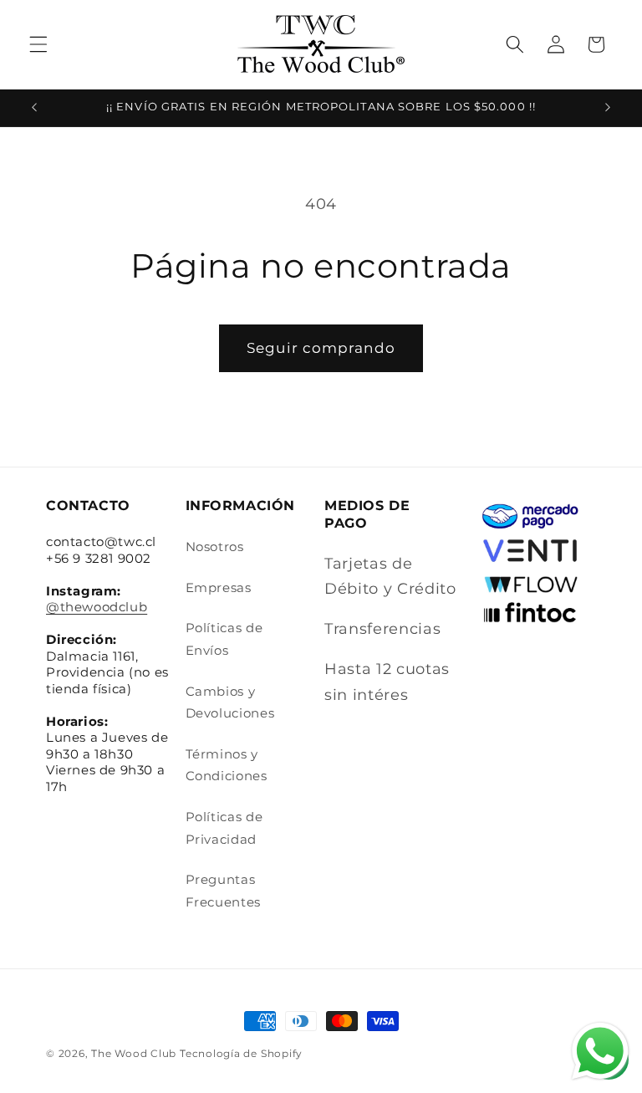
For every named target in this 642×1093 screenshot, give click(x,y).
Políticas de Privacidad (224, 828)
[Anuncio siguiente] (607, 107)
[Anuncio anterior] (34, 107)
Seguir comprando (321, 348)
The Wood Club (133, 1053)
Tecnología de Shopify (241, 1053)
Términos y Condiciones (227, 765)
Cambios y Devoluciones (230, 702)
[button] (38, 44)
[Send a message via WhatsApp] (600, 1051)
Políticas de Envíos (224, 639)
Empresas (219, 587)
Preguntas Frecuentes (224, 890)
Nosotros (215, 546)
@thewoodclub (96, 607)
